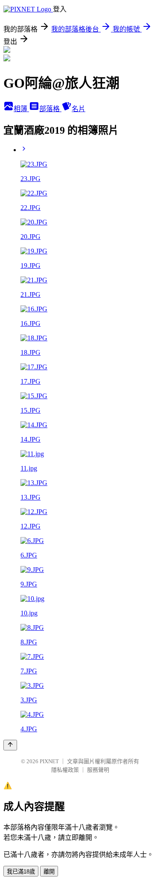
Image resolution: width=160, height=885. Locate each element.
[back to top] (10, 745)
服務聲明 (98, 770)
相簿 (21, 108)
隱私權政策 (65, 770)
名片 (78, 108)
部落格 (50, 108)
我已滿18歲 (21, 871)
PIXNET (49, 761)
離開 (49, 871)
